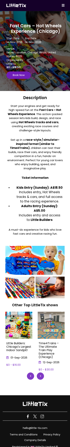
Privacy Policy (51, 434)
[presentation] (30, 376)
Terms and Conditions (24, 434)
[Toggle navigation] (63, 5)
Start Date (12, 38)
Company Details (35, 440)
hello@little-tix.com (35, 428)
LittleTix (11, 64)
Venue (10, 48)
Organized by (14, 60)
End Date (30, 38)
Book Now (19, 75)
